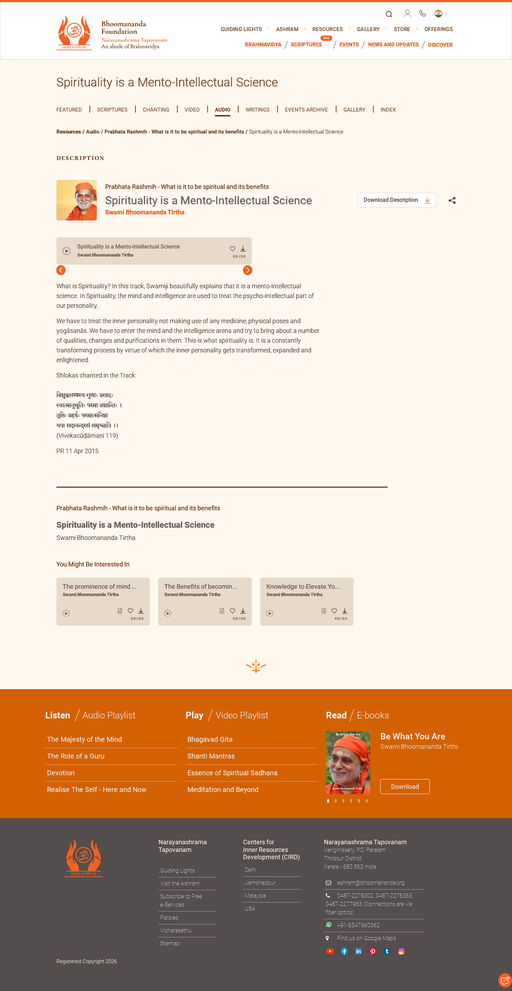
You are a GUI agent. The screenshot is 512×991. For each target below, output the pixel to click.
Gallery (368, 29)
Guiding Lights (241, 29)
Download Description (391, 200)
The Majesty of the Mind (84, 739)
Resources (327, 29)
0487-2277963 (344, 904)
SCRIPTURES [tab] (112, 110)
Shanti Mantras (211, 756)
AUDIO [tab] (222, 110)
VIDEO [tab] (192, 110)
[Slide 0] (328, 801)
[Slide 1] (336, 801)
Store (402, 29)
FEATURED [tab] (69, 110)
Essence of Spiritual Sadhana (232, 773)
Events (349, 45)
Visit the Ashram (180, 883)
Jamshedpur (260, 882)
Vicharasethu (176, 930)
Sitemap (170, 943)
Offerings (439, 29)
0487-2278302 (355, 895)
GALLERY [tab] (354, 110)
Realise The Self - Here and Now (97, 789)
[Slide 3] (351, 801)
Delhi (250, 870)
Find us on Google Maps (366, 938)
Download (405, 786)
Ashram (287, 29)
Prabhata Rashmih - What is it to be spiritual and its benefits (174, 132)
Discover (440, 45)
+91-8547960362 (358, 925)
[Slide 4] (359, 801)
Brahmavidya (263, 45)
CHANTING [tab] (156, 110)
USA (250, 908)
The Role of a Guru (75, 756)
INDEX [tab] (388, 110)
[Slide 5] (367, 801)
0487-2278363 (394, 895)
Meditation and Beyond (222, 789)
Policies (169, 917)
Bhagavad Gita (210, 739)
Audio (93, 132)
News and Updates (393, 45)
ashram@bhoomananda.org (371, 882)
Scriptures (306, 45)
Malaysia (255, 895)
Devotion (61, 773)
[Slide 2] (343, 801)
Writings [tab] (258, 110)
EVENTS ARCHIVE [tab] (306, 110)
